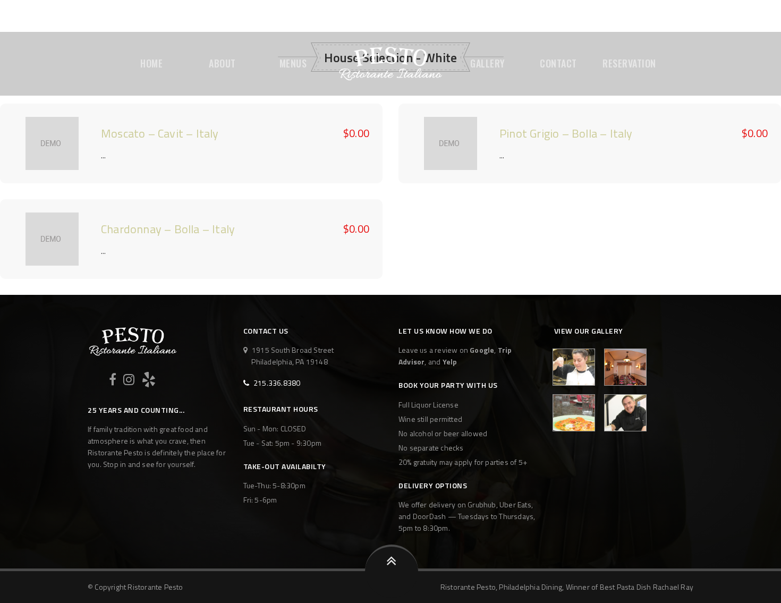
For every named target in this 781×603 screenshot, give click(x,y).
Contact (558, 63)
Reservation (629, 63)
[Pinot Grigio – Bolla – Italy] (450, 143)
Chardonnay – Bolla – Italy (168, 229)
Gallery (487, 63)
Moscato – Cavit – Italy (160, 133)
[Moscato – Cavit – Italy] (52, 143)
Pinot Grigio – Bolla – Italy (566, 133)
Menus (293, 63)
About (222, 63)
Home (151, 63)
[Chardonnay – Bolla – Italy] (52, 239)
